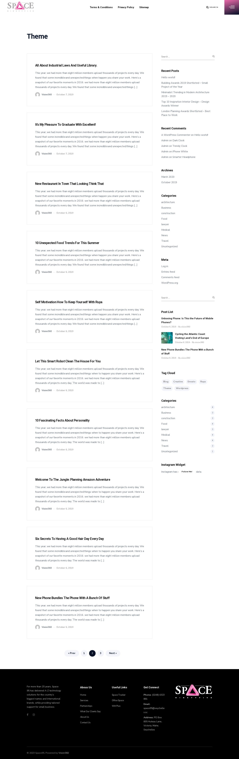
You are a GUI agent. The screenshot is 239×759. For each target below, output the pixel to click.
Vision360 (64, 752)
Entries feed (168, 271)
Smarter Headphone (184, 157)
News (164, 235)
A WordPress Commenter (175, 135)
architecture (168, 202)
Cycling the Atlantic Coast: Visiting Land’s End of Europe (192, 336)
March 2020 (167, 176)
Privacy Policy (126, 7)
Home (83, 694)
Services (84, 700)
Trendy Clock (180, 146)
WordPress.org (169, 282)
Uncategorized (169, 246)
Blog (165, 381)
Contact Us (85, 722)
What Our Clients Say (90, 711)
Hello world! (168, 77)
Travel (164, 241)
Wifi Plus (116, 706)
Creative (178, 381)
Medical (165, 229)
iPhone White (180, 151)
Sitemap (144, 7)
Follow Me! (187, 471)
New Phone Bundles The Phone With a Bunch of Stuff (72, 598)
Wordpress (182, 388)
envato (191, 381)
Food (164, 218)
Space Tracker (119, 694)
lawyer (165, 224)
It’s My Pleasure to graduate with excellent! (65, 124)
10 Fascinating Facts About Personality (62, 420)
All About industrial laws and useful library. (66, 65)
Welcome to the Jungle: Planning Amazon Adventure (72, 480)
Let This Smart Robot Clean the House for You (68, 361)
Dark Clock (178, 140)
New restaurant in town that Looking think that (69, 184)
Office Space (118, 700)
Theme (167, 388)
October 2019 (169, 182)
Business (166, 207)
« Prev (71, 653)
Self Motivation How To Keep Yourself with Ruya (68, 302)
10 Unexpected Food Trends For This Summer (67, 243)
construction (168, 213)
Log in (164, 266)
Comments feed (170, 277)
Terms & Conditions (101, 7)
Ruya (203, 381)
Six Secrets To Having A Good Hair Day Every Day (69, 539)
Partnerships (86, 706)
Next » (113, 653)
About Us (84, 717)
